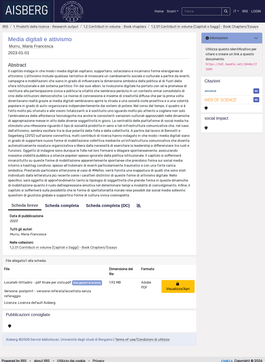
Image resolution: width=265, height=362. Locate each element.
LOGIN (256, 11)
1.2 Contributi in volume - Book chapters (114, 27)
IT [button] (235, 11)
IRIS (245, 11)
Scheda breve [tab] (24, 205)
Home (159, 11)
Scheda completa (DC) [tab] (108, 205)
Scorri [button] (171, 11)
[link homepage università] (72, 11)
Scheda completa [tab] (62, 205)
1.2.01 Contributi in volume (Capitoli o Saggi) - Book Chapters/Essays (204, 27)
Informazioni (218, 38)
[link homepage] (28, 11)
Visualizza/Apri (178, 286)
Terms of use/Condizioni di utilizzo (142, 340)
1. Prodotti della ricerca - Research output (45, 27)
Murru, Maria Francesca (31, 46)
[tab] (139, 205)
